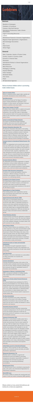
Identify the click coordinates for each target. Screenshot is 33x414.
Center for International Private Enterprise (13, 119)
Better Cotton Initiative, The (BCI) (11, 107)
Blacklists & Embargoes (9, 24)
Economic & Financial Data (10, 58)
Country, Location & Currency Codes (12, 56)
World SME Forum (7, 373)
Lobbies (5, 35)
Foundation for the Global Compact (11, 179)
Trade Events (6, 45)
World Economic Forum (8, 365)
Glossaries (6, 60)
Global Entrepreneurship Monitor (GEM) (12, 197)
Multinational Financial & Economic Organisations (16, 37)
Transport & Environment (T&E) (10, 317)
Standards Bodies (7, 74)
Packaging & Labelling (9, 68)
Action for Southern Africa (9, 92)
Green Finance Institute (8, 225)
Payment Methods (8, 70)
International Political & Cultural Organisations (15, 62)
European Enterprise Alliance (10, 160)
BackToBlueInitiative (7, 98)
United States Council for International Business (14, 345)
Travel (4, 78)
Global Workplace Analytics (9, 215)
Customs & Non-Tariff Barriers (11, 28)
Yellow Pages (6, 48)
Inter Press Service (7, 253)
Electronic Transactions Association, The (12, 127)
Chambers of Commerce (9, 26)
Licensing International (8, 260)
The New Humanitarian (8, 296)
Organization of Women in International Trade (14, 271)
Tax (4, 43)
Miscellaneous (7, 64)
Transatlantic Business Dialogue (10, 306)
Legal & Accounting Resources (11, 33)
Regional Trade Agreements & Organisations (15, 39)
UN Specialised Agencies (10, 80)
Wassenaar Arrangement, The (10, 353)
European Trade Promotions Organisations (13, 170)
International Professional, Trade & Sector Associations (14, 31)
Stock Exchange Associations (10, 41)
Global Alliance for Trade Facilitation (11, 190)
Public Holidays (7, 72)
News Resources (7, 66)
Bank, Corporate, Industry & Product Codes (14, 54)
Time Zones (6, 76)
